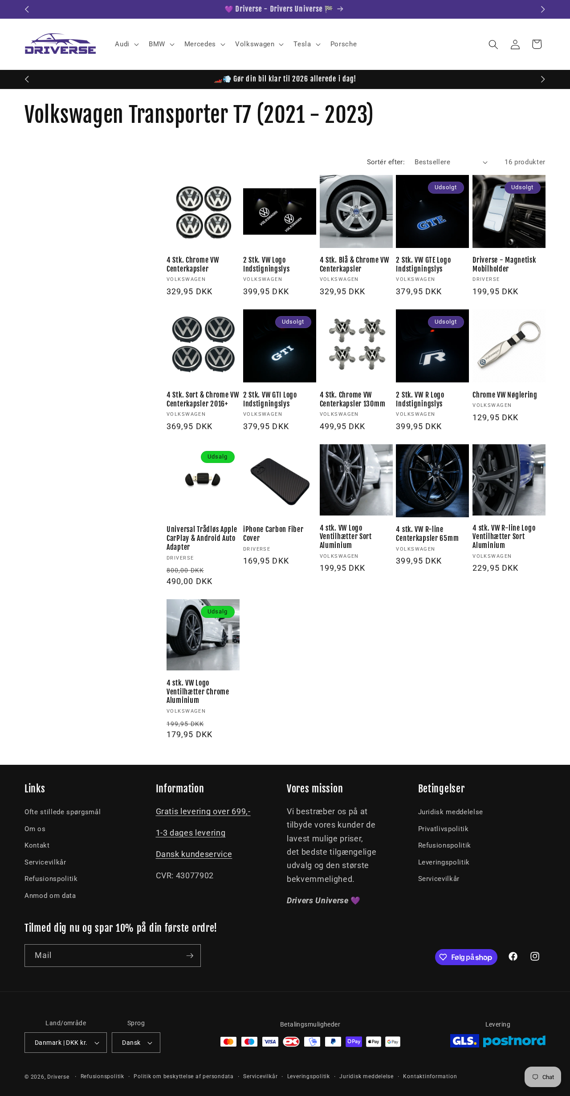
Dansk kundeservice (194, 854)
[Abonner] (189, 955)
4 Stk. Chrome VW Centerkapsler (193, 264)
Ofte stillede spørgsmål (62, 812)
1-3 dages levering (191, 832)
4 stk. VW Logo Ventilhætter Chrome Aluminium (198, 692)
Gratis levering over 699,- (203, 811)
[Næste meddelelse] (543, 9)
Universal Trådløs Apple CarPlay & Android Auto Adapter (202, 538)
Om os (34, 829)
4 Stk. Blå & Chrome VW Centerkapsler (354, 264)
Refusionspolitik (51, 879)
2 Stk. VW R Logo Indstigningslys (420, 399)
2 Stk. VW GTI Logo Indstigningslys (270, 399)
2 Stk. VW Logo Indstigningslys (266, 264)
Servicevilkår (45, 862)
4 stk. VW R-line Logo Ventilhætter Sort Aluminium (503, 537)
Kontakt (37, 845)
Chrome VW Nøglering (504, 395)
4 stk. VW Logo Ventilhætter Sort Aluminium (346, 537)
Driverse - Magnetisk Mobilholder (504, 264)
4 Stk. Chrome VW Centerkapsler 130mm (353, 399)
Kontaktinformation (430, 1076)
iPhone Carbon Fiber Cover (273, 534)
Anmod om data (50, 896)
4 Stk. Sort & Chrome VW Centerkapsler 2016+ (203, 399)
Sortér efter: (386, 162)
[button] (126, 44)
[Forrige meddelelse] (27, 9)
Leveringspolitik (444, 862)
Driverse (58, 1077)
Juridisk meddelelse (451, 812)
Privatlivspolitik (443, 829)
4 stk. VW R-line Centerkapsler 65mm (427, 534)
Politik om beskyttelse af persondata (184, 1076)
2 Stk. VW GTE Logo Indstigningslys (423, 264)
